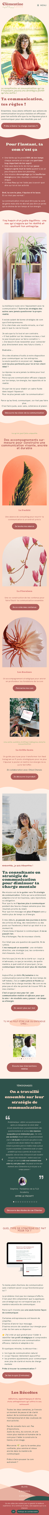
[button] (9, 1045)
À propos (24, 1491)
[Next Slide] (46, 1159)
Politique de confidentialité (28, 1511)
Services (24, 1482)
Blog (24, 1487)
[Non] (44, 1508)
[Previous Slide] (2, 1159)
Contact (24, 1496)
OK (13, 1511)
